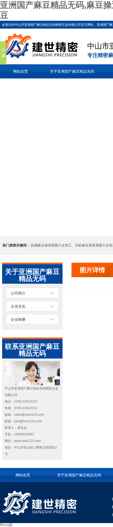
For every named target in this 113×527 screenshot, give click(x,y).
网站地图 (6, 525)
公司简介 (18, 293)
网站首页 (20, 71)
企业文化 (18, 306)
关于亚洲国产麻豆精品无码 (72, 71)
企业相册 (18, 319)
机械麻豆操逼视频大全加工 (51, 245)
